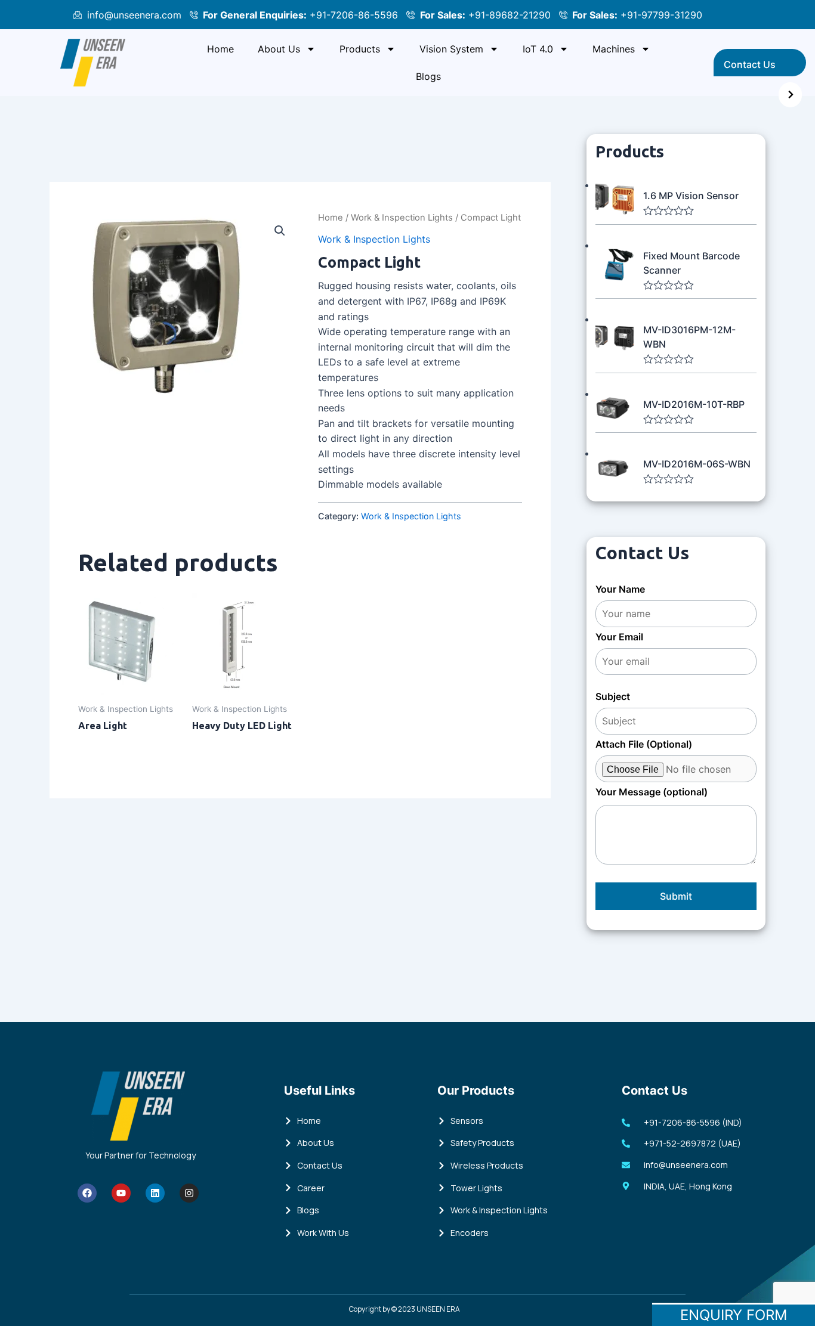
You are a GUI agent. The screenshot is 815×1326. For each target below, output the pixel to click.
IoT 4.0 (538, 49)
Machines (613, 49)
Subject (612, 696)
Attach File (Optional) (643, 744)
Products (359, 49)
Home (220, 49)
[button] (280, 230)
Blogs (428, 76)
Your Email (619, 637)
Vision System (451, 49)
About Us (279, 49)
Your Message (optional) (651, 792)
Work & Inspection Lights (402, 217)
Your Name (620, 589)
